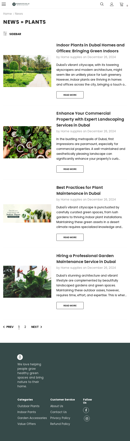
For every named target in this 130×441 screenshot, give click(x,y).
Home (7, 14)
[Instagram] (87, 418)
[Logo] (21, 4)
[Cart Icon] (122, 4)
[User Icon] (112, 4)
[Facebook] (86, 410)
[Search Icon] (102, 4)
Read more (70, 95)
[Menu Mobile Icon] (4, 4)
